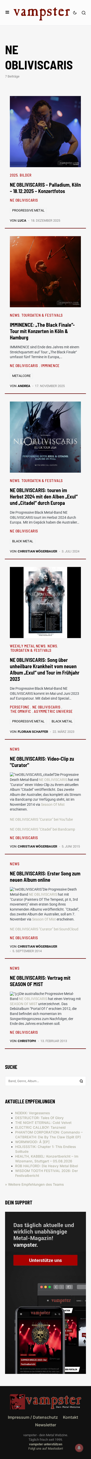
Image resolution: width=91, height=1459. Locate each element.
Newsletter (45, 1424)
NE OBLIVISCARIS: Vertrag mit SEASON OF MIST (40, 981)
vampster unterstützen (45, 1444)
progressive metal (28, 210)
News (14, 315)
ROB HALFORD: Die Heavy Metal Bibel (46, 1166)
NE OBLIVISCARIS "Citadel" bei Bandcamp (42, 829)
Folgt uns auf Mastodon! (45, 1448)
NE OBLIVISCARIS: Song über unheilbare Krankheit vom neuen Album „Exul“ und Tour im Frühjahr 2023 (44, 669)
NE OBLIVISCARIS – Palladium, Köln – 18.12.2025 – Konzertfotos (45, 188)
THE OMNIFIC (21, 711)
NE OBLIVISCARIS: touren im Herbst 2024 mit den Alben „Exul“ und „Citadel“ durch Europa (44, 496)
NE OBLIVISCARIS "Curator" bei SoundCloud (44, 929)
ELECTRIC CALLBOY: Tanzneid (40, 1127)
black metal (22, 541)
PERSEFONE (20, 707)
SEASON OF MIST (23, 1004)
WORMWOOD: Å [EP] (32, 1142)
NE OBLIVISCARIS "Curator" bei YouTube (41, 819)
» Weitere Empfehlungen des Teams (34, 1184)
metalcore (21, 376)
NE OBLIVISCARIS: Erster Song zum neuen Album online (45, 876)
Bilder (26, 175)
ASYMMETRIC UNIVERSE (53, 711)
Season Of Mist (53, 804)
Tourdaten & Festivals (42, 315)
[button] (7, 12)
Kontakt (70, 1417)
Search (81, 1081)
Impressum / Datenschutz (33, 1417)
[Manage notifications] (79, 1448)
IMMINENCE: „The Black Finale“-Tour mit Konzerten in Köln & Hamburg (42, 331)
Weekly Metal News (28, 646)
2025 (14, 175)
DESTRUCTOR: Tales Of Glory (39, 1118)
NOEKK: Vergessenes (32, 1113)
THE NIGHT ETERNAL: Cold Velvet (43, 1123)
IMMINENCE (50, 365)
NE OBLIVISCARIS (24, 200)
